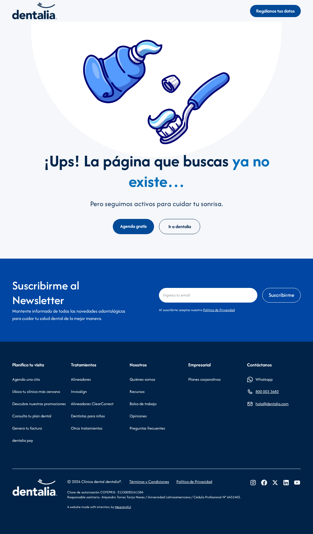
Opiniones (138, 416)
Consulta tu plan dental (31, 416)
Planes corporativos (204, 379)
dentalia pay (22, 440)
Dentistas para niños (88, 416)
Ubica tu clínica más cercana (36, 391)
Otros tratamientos (86, 428)
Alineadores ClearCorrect (92, 404)
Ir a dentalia (179, 226)
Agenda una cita (26, 379)
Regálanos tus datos (275, 11)
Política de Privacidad (219, 309)
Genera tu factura (27, 428)
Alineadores (81, 379)
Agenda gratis (133, 226)
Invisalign (79, 391)
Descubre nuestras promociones (39, 404)
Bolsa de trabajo (143, 404)
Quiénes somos (142, 379)
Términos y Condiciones (149, 482)
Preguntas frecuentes (147, 428)
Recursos (137, 391)
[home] (34, 10)
